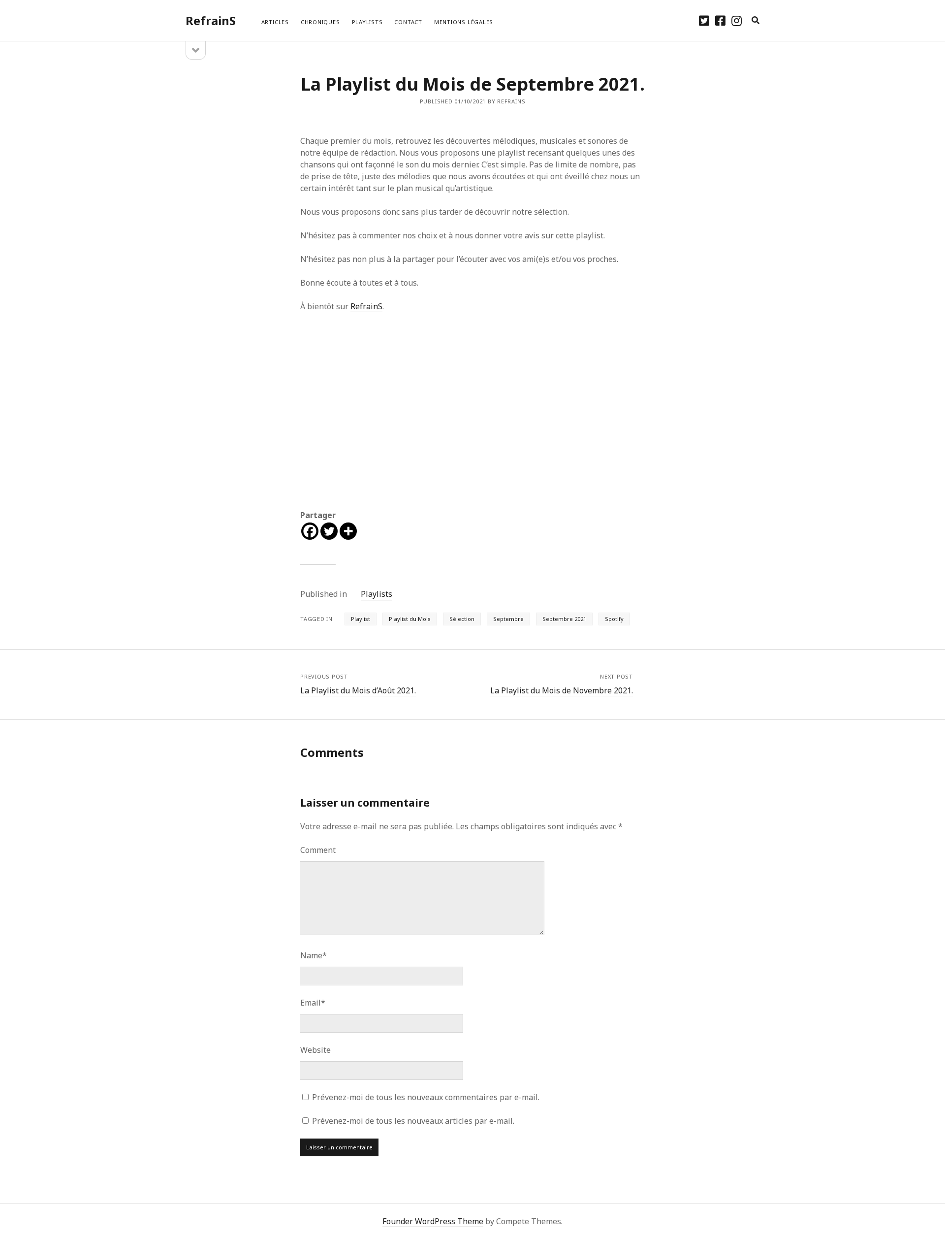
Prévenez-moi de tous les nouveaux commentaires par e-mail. (425, 1097)
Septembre (508, 618)
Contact (408, 22)
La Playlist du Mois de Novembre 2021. (561, 690)
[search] (755, 21)
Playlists (367, 22)
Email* (312, 1002)
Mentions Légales (463, 22)
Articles (275, 22)
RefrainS (211, 20)
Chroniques (320, 22)
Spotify (614, 618)
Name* (313, 955)
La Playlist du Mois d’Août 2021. (358, 690)
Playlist (360, 618)
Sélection (461, 618)
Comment (318, 850)
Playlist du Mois (410, 618)
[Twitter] (329, 531)
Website (315, 1049)
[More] (348, 531)
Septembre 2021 (564, 618)
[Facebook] (309, 531)
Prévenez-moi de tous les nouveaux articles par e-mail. (413, 1120)
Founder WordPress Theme (432, 1221)
